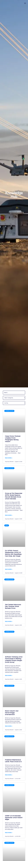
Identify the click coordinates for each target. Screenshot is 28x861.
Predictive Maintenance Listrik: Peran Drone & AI (13, 760)
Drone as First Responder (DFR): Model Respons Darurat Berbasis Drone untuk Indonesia (13, 496)
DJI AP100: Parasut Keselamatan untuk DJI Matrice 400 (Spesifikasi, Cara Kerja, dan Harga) (13, 553)
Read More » (8, 457)
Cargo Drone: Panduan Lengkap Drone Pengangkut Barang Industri (13, 438)
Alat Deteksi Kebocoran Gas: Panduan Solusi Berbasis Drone (13, 606)
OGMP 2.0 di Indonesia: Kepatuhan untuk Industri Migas (13, 817)
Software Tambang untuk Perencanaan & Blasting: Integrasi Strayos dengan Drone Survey (13, 659)
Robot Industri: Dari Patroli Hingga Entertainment (11, 712)
